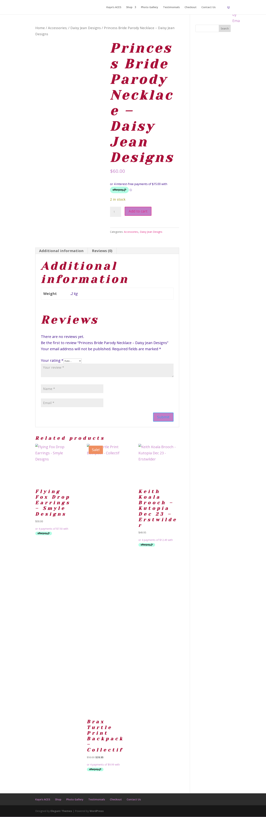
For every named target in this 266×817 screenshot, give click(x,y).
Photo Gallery (149, 7)
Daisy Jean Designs (85, 27)
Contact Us (208, 7)
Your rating (52, 360)
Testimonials (171, 7)
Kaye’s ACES (113, 7)
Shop (129, 7)
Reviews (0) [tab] (102, 250)
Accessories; (57, 27)
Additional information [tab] (61, 250)
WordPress (97, 811)
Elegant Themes (61, 811)
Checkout (191, 7)
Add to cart (138, 211)
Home (40, 27)
